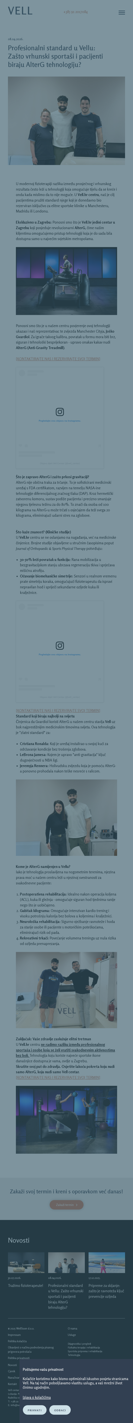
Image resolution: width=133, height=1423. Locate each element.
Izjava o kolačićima (37, 1397)
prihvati (35, 1410)
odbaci (60, 1410)
